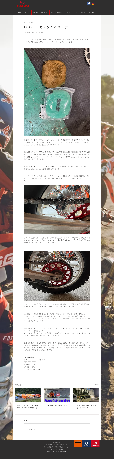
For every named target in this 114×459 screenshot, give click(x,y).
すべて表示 (96, 384)
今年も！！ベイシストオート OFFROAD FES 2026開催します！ (27, 407)
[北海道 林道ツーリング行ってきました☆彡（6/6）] (86, 395)
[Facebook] (88, 3)
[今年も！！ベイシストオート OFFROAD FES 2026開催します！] (28, 395)
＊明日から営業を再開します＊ (56, 407)
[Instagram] (93, 3)
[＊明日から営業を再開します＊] (57, 395)
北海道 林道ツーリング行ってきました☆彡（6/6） (85, 407)
